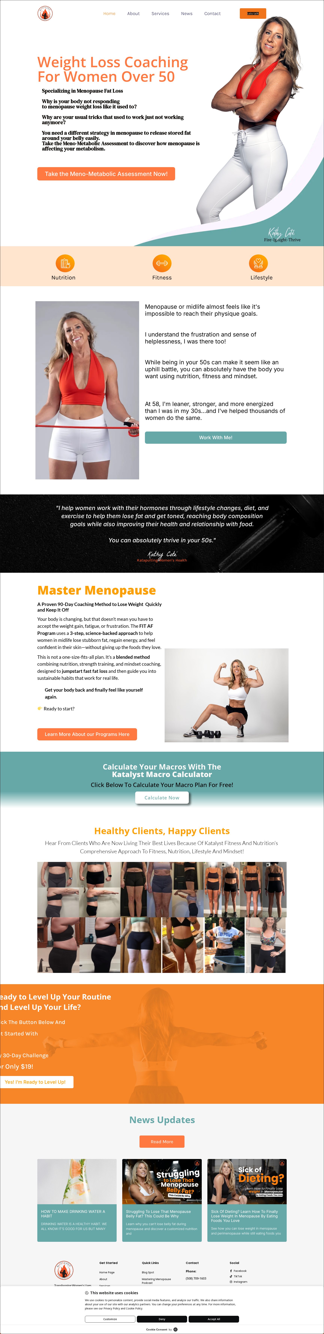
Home (109, 13)
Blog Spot (148, 1272)
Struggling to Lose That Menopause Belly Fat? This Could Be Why (158, 1213)
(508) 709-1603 (196, 1278)
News (187, 13)
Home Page (107, 1272)
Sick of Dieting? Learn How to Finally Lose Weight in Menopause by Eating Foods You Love (244, 1216)
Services (160, 13)
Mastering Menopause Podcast (156, 1281)
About (133, 13)
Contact (212, 13)
